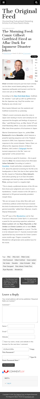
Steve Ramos (7, 53)
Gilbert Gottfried (20, 260)
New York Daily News (22, 96)
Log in (9, 383)
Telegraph (23, 148)
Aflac (9, 257)
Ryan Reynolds (8, 269)
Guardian (5, 166)
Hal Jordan (6, 263)
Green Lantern (31, 260)
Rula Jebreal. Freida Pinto (23, 266)
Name (4, 326)
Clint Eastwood (8, 260)
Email (4, 331)
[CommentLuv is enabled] (14, 372)
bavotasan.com (29, 397)
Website (5, 337)
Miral (33, 263)
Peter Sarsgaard (8, 266)
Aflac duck (16, 257)
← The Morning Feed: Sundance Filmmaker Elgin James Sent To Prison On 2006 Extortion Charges (11, 282)
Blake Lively (25, 257)
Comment (6, 305)
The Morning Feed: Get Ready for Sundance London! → (29, 281)
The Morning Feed (8, 28)
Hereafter (15, 263)
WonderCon (21, 216)
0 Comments (27, 53)
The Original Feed (19, 14)
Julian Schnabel (25, 263)
